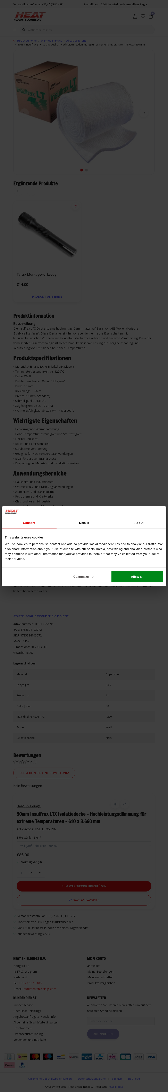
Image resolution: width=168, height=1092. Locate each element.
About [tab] (138, 522)
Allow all (137, 576)
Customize (81, 576)
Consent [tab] (29, 522)
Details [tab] (84, 522)
